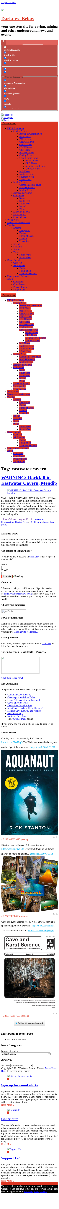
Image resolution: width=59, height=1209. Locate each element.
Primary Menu (8, 123)
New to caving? (15, 713)
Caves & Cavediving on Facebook (23, 700)
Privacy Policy (20, 287)
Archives (5, 1065)
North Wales (25, 254)
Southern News (26, 176)
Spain (16, 249)
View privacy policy (37, 1191)
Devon (22, 233)
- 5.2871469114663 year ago (15, 1016)
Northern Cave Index (17, 716)
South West (24, 203)
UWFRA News (32, 168)
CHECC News (26, 142)
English (10, 611)
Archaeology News (22, 193)
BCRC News (31, 160)
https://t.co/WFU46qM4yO (41, 930)
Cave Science (19, 217)
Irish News (24, 171)
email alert (34, 556)
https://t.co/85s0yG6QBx (41, 854)
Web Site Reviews (28, 273)
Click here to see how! (12, 678)
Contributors (19, 284)
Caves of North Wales (17, 702)
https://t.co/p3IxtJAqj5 (12, 742)
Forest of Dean (26, 236)
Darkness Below (17, 18)
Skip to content (8, 2)
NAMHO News (27, 187)
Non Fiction (25, 271)
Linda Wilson (9, 519)
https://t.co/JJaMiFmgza (43, 925)
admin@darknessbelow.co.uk (18, 593)
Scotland (17, 246)
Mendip (23, 238)
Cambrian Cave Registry (19, 694)
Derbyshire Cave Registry (19, 705)
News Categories (9, 1051)
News (46, 522)
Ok (25, 1191)
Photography (19, 214)
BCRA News (25, 139)
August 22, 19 (25, 519)
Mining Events (26, 190)
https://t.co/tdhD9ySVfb (12, 849)
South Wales (25, 257)
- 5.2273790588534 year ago (15, 916)
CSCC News (25, 147)
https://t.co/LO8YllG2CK (43, 747)
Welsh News (25, 179)
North (22, 198)
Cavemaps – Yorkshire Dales (21, 697)
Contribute (18, 281)
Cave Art (17, 262)
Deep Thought (14, 260)
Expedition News (21, 211)
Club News (18, 195)
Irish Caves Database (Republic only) (25, 708)
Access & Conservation (30, 133)
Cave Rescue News (28, 158)
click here (46, 643)
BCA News (25, 136)
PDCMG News (26, 152)
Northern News (26, 174)
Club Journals (19, 719)
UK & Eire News (15, 128)
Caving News (19, 131)
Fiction (22, 268)
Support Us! (19, 289)
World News (13, 219)
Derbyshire (24, 230)
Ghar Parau (24, 150)
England (17, 228)
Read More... (7, 1105)
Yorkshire (24, 241)
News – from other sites (18, 222)
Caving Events (26, 155)
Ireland (22, 206)
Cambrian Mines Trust (30, 185)
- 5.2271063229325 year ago (15, 839)
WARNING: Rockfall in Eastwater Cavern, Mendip (29, 480)
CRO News (31, 163)
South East (24, 201)
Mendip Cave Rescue (35, 166)
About (10, 279)
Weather (11, 225)
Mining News (19, 182)
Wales (22, 209)
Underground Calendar (18, 276)
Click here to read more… (26, 631)
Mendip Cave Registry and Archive (24, 710)
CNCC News (25, 144)
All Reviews (19, 265)
